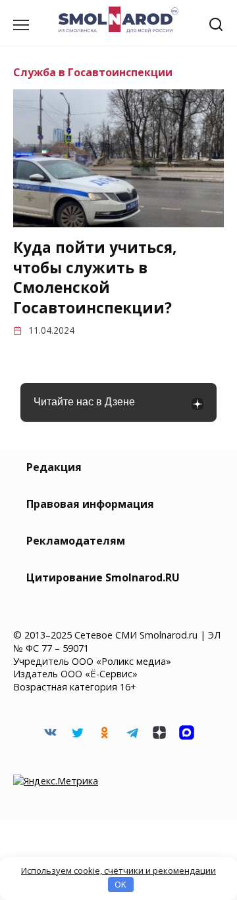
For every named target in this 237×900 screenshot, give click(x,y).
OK (120, 884)
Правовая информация (90, 504)
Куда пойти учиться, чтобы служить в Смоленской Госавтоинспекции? (94, 277)
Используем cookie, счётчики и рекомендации (118, 870)
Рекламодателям (75, 540)
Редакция (54, 467)
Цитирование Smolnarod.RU (103, 577)
